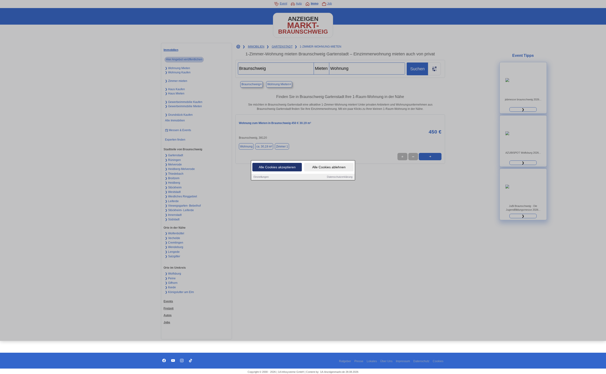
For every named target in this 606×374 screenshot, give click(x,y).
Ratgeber (345, 361)
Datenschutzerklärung (339, 176)
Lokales (372, 361)
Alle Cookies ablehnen (329, 167)
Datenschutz (421, 361)
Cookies (438, 361)
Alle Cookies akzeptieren (277, 167)
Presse (358, 361)
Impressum (403, 361)
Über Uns (386, 361)
